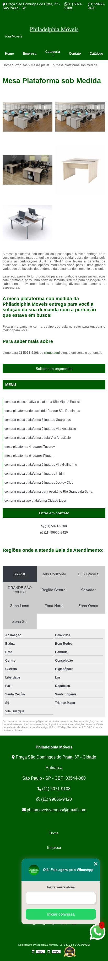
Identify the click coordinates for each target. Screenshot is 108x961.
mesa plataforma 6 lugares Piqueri (28, 456)
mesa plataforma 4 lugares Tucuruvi (30, 447)
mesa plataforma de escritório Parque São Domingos (42, 411)
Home (9, 53)
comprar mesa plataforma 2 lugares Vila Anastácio (40, 429)
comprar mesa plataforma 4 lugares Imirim (34, 473)
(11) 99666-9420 (96, 6)
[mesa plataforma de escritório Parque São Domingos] (80, 117)
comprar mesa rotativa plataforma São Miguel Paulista (43, 402)
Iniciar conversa (60, 914)
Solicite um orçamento (54, 368)
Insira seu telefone (61, 887)
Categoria (52, 52)
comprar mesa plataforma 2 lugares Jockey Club (38, 482)
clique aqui (52, 353)
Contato (75, 53)
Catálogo (96, 53)
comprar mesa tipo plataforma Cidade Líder (35, 500)
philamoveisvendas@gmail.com (56, 810)
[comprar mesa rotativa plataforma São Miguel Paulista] (28, 117)
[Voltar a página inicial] (54, 29)
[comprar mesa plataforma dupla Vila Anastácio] (28, 223)
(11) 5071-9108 (73, 6)
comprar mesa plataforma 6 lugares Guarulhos (37, 420)
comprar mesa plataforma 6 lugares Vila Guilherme (40, 465)
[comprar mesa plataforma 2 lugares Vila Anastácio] (80, 170)
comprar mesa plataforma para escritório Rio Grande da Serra (48, 491)
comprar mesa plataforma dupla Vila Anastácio (37, 438)
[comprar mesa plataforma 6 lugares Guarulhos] (28, 170)
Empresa (29, 53)
